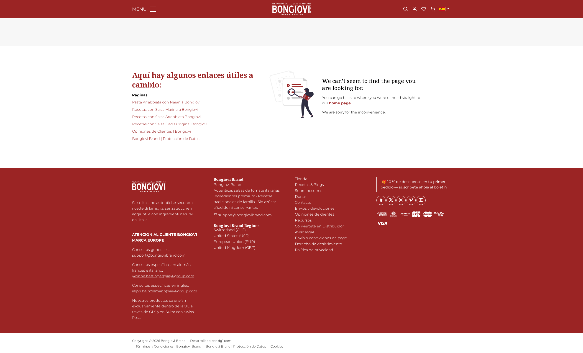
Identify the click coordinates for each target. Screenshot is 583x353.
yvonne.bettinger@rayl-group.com (163, 276)
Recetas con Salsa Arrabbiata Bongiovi (166, 117)
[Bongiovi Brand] (291, 9)
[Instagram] (401, 200)
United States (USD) (232, 236)
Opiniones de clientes (314, 214)
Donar (300, 196)
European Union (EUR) (234, 242)
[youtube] (421, 200)
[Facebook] (381, 200)
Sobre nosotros (308, 190)
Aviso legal (304, 232)
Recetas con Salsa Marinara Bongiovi (165, 109)
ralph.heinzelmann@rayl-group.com (164, 291)
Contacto (303, 202)
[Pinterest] (411, 200)
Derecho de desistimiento (318, 244)
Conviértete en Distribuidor (319, 226)
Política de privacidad (314, 250)
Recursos (303, 220)
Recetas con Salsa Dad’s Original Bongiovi (169, 124)
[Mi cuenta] (414, 9)
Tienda (301, 179)
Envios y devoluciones (315, 208)
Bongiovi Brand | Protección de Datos (165, 139)
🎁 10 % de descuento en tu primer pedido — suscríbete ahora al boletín (414, 184)
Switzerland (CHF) (230, 230)
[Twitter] (391, 200)
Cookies (277, 346)
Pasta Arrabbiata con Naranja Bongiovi (166, 102)
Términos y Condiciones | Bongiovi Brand (168, 346)
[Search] (405, 9)
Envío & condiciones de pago (321, 238)
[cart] (432, 9)
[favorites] (423, 9)
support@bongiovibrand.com (159, 255)
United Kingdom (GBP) (234, 247)
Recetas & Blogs (309, 185)
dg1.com (224, 341)
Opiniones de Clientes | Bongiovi (161, 131)
